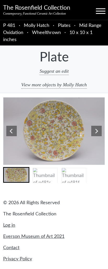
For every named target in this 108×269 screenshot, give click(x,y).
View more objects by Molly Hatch (54, 84)
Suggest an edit (54, 71)
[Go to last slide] (11, 131)
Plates (64, 25)
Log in (9, 225)
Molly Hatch (37, 25)
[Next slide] (96, 131)
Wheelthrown (46, 32)
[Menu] (96, 10)
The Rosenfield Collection (36, 8)
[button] (16, 175)
